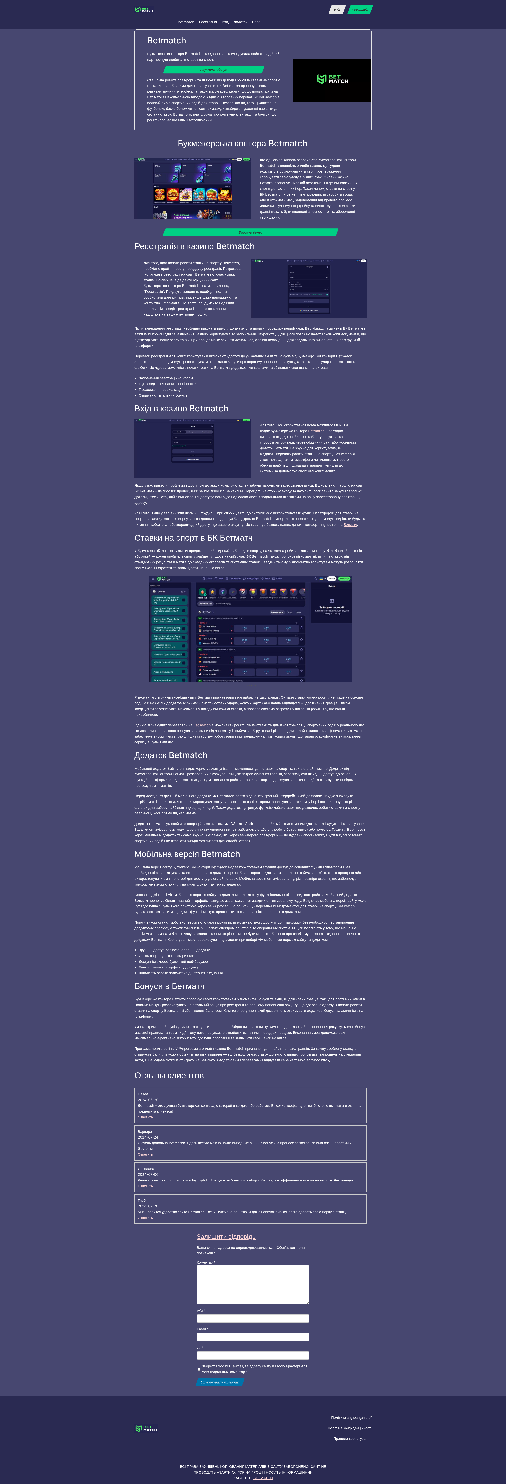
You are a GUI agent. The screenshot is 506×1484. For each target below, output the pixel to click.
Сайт (201, 1347)
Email (203, 1329)
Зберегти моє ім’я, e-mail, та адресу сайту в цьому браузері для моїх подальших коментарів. (254, 1369)
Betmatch (316, 431)
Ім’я (201, 1310)
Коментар (206, 1262)
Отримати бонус (214, 70)
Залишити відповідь (226, 1236)
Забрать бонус (250, 232)
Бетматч (350, 524)
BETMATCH (263, 1478)
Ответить (145, 1117)
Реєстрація (360, 9)
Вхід (337, 9)
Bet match (202, 725)
